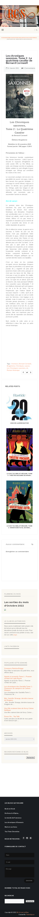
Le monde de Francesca (13, 818)
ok (27, 368)
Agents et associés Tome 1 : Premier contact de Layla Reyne (18, 677)
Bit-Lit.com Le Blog (22, 912)
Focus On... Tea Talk (11, 716)
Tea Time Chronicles (12, 831)
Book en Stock (10, 809)
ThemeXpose (30, 914)
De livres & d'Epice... (12, 813)
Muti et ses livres (11, 827)
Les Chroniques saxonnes (16, 368)
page (15, 635)
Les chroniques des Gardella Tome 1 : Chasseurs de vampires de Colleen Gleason (18, 688)
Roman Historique (13, 370)
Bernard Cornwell (25, 364)
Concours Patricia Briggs (13, 668)
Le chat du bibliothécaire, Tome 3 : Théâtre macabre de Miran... (19, 474)
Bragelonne (11, 366)
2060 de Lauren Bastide (19, 423)
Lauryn (27, 366)
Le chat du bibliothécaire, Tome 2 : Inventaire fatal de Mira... (19, 526)
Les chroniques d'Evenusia (14, 822)
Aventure (14, 364)
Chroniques (20, 366)
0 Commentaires (29, 68)
